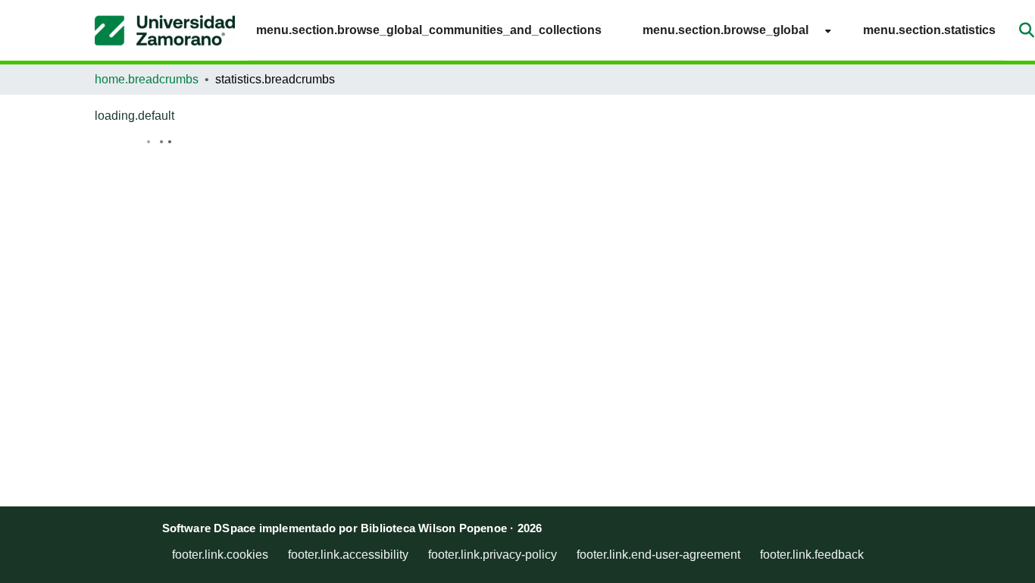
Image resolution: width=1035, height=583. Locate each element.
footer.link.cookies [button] (220, 554)
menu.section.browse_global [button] (725, 30)
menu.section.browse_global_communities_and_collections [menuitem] (429, 30)
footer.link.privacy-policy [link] (492, 554)
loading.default (134, 115)
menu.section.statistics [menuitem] (929, 30)
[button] (165, 30)
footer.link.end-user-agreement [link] (658, 554)
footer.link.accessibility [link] (348, 554)
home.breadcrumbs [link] (147, 79)
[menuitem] (732, 30)
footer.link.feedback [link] (812, 554)
